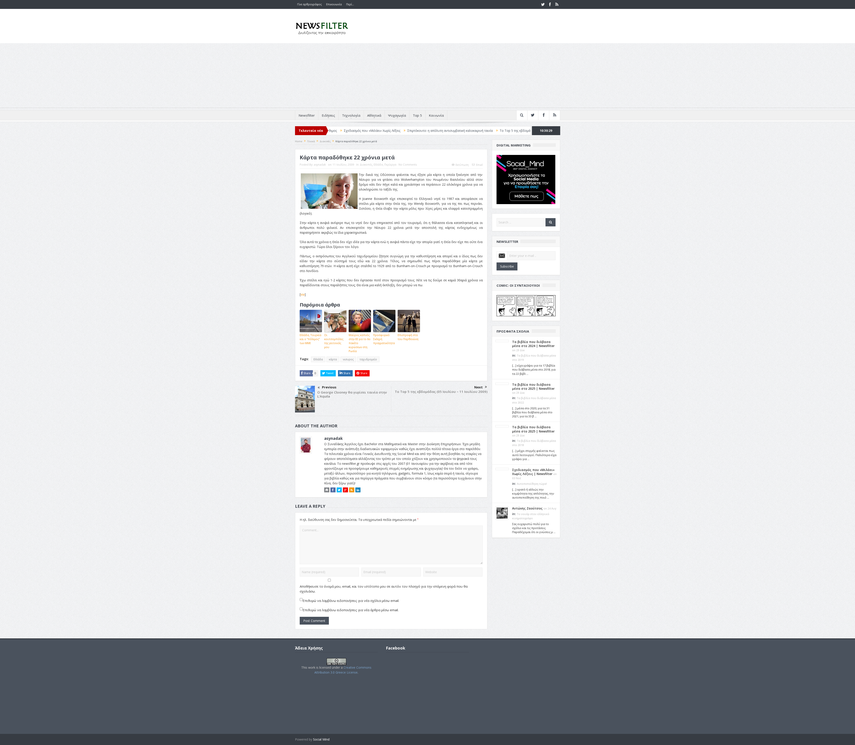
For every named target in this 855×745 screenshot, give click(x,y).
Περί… (350, 4)
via (303, 294)
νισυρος (348, 359)
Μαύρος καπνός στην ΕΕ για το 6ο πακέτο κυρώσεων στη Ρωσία (359, 343)
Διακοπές (366, 164)
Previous (329, 387)
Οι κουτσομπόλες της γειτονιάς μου (333, 341)
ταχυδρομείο (368, 359)
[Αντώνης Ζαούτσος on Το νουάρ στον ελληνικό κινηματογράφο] (502, 513)
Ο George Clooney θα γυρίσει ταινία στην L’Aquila (352, 394)
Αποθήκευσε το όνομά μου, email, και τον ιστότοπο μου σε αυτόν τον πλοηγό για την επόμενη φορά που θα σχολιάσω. (384, 588)
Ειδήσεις (328, 115)
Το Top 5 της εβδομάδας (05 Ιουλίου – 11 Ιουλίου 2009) (441, 391)
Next (478, 387)
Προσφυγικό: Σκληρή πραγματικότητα (384, 339)
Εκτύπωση (462, 165)
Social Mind (321, 739)
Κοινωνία (436, 115)
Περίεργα (390, 164)
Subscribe (507, 266)
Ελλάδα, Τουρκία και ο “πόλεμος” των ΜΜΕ (310, 339)
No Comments (408, 164)
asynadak (320, 164)
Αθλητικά (374, 115)
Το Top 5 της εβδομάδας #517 (474, 130)
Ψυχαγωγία (397, 115)
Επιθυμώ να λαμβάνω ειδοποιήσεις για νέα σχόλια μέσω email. (351, 600)
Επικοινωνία (334, 4)
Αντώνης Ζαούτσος (527, 508)
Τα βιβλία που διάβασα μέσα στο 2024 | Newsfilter (533, 344)
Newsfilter (307, 115)
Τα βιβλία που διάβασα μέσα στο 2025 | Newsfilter (533, 386)
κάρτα (333, 359)
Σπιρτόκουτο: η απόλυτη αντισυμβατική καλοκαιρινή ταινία (402, 130)
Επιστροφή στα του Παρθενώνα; (408, 337)
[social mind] (526, 179)
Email (479, 165)
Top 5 (417, 115)
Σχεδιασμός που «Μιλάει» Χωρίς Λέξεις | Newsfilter (533, 472)
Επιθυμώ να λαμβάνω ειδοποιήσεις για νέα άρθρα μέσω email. (351, 610)
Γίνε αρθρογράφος (309, 4)
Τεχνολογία (351, 115)
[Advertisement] (427, 76)
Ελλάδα (378, 164)
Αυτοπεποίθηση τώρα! (532, 484)
